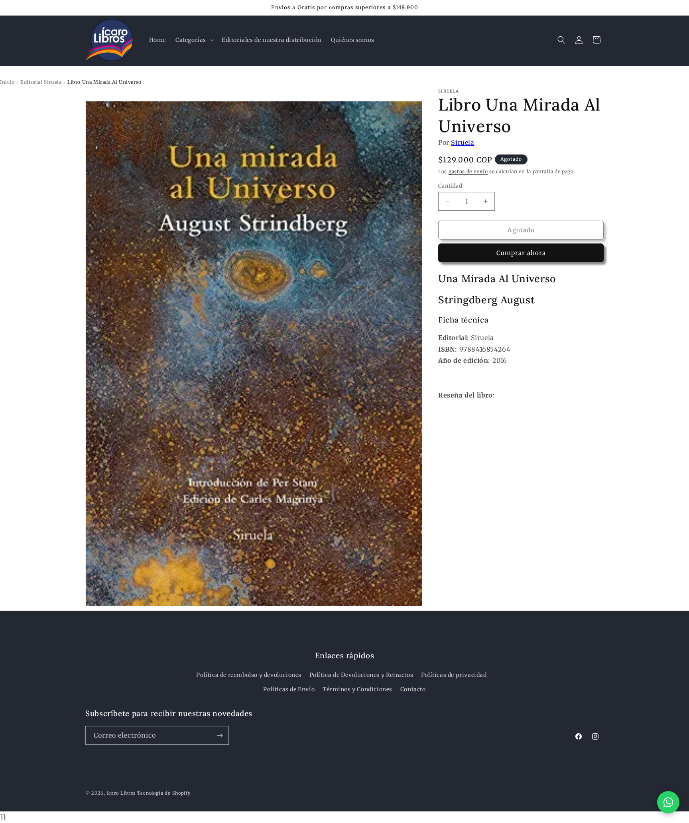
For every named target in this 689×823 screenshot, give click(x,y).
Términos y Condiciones (357, 689)
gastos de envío (468, 171)
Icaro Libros (121, 793)
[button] (194, 40)
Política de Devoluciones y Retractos (361, 675)
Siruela (462, 142)
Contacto (413, 689)
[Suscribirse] (219, 735)
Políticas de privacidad (454, 675)
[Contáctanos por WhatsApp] (668, 802)
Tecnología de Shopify (164, 793)
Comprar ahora (521, 252)
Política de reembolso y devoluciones (248, 675)
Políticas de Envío (289, 689)
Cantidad (450, 185)
